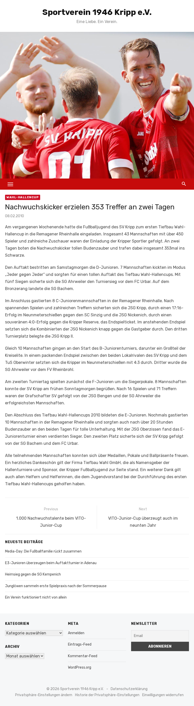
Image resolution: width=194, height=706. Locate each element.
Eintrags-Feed (79, 644)
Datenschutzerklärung (129, 689)
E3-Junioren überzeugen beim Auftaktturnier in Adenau (50, 563)
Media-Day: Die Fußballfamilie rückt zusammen (43, 551)
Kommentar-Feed (82, 656)
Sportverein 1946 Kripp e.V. (97, 12)
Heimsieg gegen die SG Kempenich (33, 574)
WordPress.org (79, 667)
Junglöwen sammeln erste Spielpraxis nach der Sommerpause (56, 586)
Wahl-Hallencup (23, 197)
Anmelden (76, 633)
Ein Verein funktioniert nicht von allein (36, 597)
